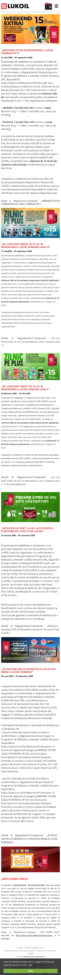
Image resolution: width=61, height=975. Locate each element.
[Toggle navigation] (56, 6)
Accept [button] (30, 971)
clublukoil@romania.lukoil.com (34, 956)
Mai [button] (30, 965)
